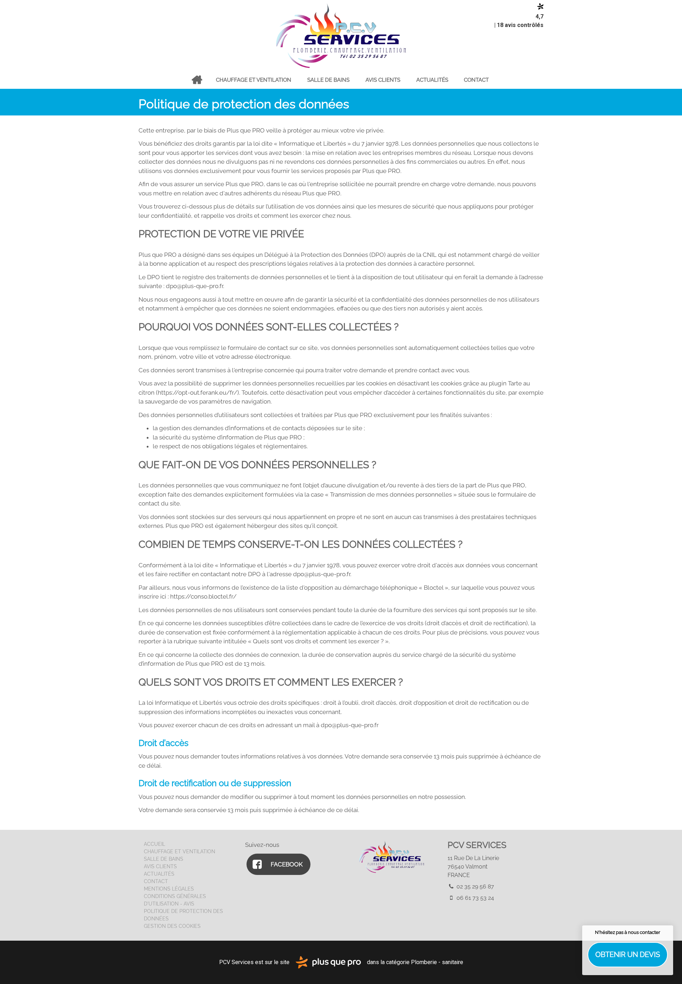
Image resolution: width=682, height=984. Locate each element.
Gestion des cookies (172, 926)
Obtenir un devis (627, 954)
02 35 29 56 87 (474, 886)
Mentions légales (169, 889)
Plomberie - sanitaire (437, 961)
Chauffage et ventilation (253, 80)
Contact (476, 80)
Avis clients (383, 80)
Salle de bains (328, 80)
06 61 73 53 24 (474, 897)
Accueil (196, 80)
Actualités (432, 80)
